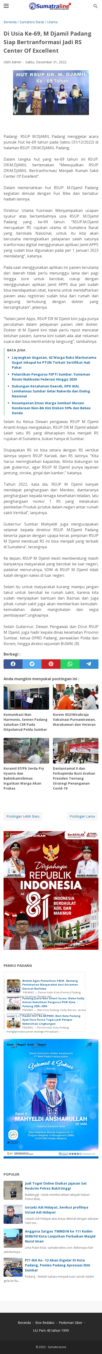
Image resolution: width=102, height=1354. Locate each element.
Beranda (24, 1322)
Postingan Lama (82, 816)
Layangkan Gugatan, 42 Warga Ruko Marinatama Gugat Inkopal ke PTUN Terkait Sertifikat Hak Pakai (54, 362)
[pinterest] (51, 664)
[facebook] (13, 664)
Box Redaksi (45, 1322)
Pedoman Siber (70, 1322)
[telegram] (88, 664)
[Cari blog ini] (95, 6)
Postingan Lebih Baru (22, 816)
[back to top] (92, 1343)
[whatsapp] (69, 664)
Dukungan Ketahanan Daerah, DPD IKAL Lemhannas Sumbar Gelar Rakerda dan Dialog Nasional (51, 391)
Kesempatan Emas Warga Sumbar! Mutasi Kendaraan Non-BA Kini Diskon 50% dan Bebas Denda (51, 408)
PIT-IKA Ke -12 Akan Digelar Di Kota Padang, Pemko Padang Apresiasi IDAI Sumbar (57, 1265)
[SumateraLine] (51, 6)
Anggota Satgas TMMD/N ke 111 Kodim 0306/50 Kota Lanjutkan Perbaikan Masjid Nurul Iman (60, 1236)
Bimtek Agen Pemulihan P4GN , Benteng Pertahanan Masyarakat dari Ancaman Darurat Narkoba (50, 984)
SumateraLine (57, 1347)
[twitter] (32, 664)
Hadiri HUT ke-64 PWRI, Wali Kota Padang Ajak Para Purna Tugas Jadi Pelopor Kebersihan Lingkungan (51, 1019)
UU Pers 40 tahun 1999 (51, 1330)
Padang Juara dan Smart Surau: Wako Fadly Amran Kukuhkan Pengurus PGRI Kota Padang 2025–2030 (53, 1002)
